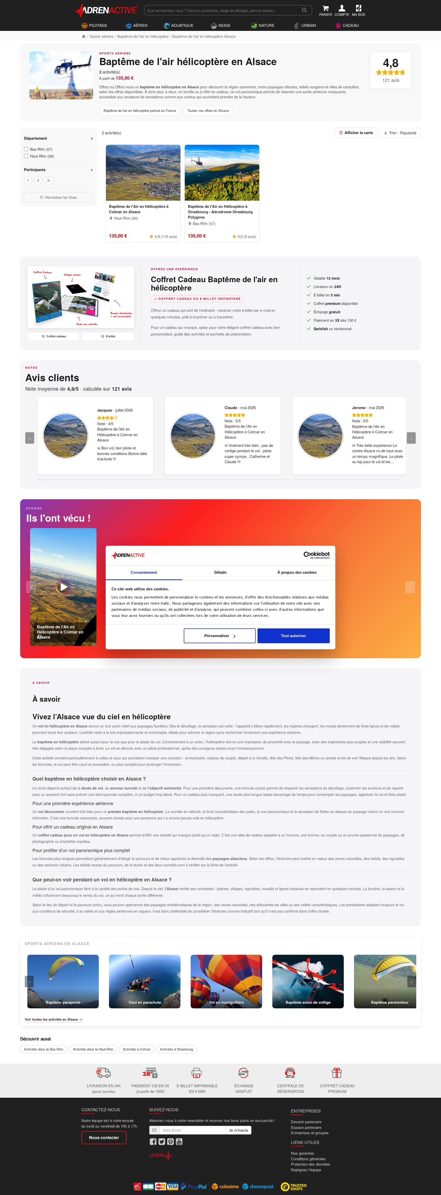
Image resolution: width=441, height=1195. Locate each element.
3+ (49, 180)
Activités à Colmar (136, 1049)
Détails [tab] (220, 572)
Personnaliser (216, 636)
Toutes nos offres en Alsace (208, 110)
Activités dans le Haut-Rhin (93, 1049)
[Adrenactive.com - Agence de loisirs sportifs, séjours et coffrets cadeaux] (106, 9)
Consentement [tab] (144, 572)
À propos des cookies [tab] (297, 572)
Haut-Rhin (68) (42, 156)
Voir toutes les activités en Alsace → (53, 1019)
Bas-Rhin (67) (41, 149)
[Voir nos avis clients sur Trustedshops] (294, 1186)
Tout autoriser (293, 636)
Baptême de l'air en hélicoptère (142, 36)
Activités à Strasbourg (176, 1049)
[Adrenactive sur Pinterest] (170, 1141)
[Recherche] (304, 10)
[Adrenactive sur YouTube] (179, 1141)
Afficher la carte (359, 132)
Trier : (402, 132)
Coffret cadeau (56, 336)
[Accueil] (83, 36)
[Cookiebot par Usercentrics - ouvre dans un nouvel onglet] (307, 555)
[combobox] (220, 10)
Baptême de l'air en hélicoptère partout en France (140, 110)
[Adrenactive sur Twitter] (162, 1141)
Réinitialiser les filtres (61, 197)
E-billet (110, 336)
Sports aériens (102, 36)
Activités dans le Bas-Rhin (43, 1049)
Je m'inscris (238, 1130)
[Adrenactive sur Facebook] (153, 1141)
